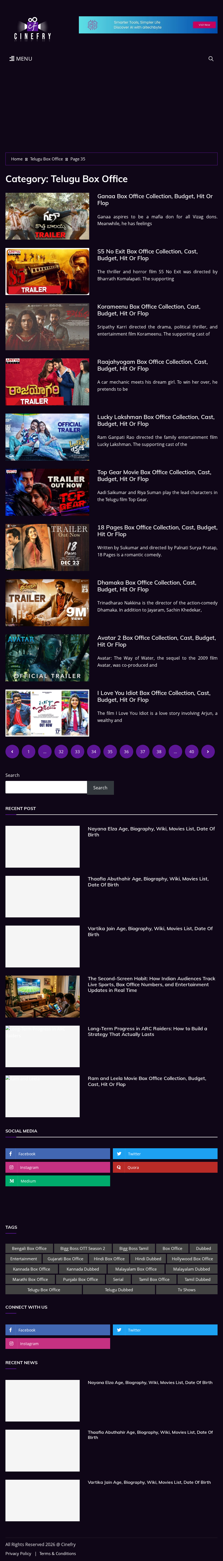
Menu (23, 58)
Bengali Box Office (29, 1248)
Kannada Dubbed (83, 1269)
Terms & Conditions (57, 1553)
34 (93, 751)
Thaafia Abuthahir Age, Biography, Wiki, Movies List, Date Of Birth (148, 882)
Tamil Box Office (154, 1279)
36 (126, 751)
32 (61, 751)
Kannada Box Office (31, 1269)
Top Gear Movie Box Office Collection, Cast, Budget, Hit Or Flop (154, 475)
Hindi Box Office (109, 1258)
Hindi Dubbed (148, 1258)
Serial (118, 1279)
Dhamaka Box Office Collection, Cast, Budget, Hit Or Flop (146, 586)
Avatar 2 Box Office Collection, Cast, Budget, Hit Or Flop (156, 641)
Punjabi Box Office (80, 1279)
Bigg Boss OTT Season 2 (82, 1248)
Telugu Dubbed (119, 1289)
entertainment (23, 1258)
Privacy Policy (18, 1553)
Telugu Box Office (43, 1289)
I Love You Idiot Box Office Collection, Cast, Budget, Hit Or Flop (153, 696)
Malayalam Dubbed (191, 1269)
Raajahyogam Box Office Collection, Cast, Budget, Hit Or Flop (152, 365)
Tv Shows (187, 1289)
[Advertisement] (111, 112)
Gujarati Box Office (65, 1258)
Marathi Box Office (30, 1279)
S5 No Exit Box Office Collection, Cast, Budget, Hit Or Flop (147, 255)
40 (191, 751)
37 (142, 751)
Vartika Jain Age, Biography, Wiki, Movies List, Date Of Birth (150, 931)
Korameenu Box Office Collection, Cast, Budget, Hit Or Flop (148, 310)
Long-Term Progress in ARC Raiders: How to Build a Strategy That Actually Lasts (147, 1031)
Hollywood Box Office (192, 1258)
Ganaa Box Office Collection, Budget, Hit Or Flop (155, 199)
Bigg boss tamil (133, 1248)
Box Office (172, 1248)
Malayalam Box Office (136, 1269)
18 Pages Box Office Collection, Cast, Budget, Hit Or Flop (157, 531)
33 (77, 751)
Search (12, 775)
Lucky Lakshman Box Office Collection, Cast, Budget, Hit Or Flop (156, 420)
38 (159, 751)
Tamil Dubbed (197, 1279)
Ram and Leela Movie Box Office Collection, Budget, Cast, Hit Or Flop (147, 1081)
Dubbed (203, 1248)
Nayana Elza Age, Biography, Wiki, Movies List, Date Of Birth (151, 832)
